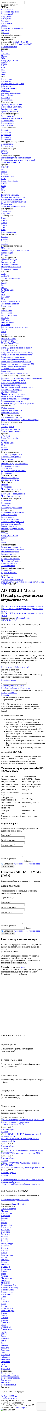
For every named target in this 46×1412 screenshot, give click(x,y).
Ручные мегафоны (32, 1184)
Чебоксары (5, 1357)
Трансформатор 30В (10, 111)
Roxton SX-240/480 (9, 341)
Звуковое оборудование (10, 1183)
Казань (4, 1253)
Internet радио (7, 253)
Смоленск (5, 1322)
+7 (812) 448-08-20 (9, 693)
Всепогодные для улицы (11, 118)
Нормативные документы (12, 28)
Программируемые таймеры (13, 359)
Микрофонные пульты (11, 496)
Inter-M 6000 (6, 311)
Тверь (3, 1336)
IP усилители (6, 204)
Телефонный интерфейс (11, 389)
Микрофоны (18, 1184)
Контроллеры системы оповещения (16, 348)
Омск (3, 1297)
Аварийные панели (9, 350)
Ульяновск (5, 1350)
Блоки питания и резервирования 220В (18, 364)
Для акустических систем (12, 579)
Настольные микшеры (10, 466)
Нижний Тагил (7, 1290)
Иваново (5, 1246)
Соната (4, 329)
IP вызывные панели (10, 413)
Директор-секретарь (10, 519)
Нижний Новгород (9, 1287)
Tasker (3, 542)
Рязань (4, 1313)
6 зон (3, 230)
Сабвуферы (6, 86)
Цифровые (5, 213)
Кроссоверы (6, 473)
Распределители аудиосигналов (14, 373)
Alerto (3, 185)
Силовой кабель (8, 566)
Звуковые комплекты (10, 480)
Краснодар (5, 1266)
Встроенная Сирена (9, 269)
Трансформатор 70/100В (11, 104)
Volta (3, 58)
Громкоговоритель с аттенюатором (16, 158)
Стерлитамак (6, 1329)
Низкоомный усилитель (11, 107)
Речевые (4, 424)
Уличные (5, 505)
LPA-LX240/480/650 (10, 343)
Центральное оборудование (13, 494)
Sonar (3, 72)
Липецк (4, 1276)
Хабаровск (5, 1355)
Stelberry (4, 450)
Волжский (5, 1234)
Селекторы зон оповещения (13, 357)
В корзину (5, 1129)
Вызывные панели (9, 515)
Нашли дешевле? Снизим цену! (15, 667)
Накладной (6, 132)
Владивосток (6, 1225)
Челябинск (5, 1359)
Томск (3, 1341)
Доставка (5, 21)
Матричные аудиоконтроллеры (14, 464)
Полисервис (6, 306)
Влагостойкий (7, 121)
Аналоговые (6, 211)
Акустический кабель (10, 559)
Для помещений (8, 116)
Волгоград (5, 1232)
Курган (4, 1271)
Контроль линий (8, 262)
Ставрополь (6, 1327)
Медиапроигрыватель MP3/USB (15, 250)
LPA (3, 70)
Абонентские (7, 100)
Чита (3, 1364)
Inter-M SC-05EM (8, 338)
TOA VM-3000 (7, 322)
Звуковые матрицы (9, 392)
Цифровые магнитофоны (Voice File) (17, 352)
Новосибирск (7, 1294)
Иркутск (4, 1250)
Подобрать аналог (9, 680)
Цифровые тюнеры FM (11, 457)
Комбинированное (9, 109)
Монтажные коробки (10, 552)
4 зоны (4, 225)
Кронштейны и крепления (12, 549)
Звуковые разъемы (9, 572)
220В (3, 274)
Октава (4, 334)
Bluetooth (5, 255)
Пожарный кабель (9, 563)
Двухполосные (7, 146)
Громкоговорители (9, 1179)
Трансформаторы (8, 554)
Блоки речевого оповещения (13, 366)
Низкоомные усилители (11, 199)
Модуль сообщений (9, 264)
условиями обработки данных (27, 864)
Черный (4, 153)
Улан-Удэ (5, 1348)
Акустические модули (10, 429)
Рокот (3, 331)
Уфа (3, 1352)
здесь (23, 967)
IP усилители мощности (11, 410)
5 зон (3, 227)
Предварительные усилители (13, 202)
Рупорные (5, 90)
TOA (3, 74)
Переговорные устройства (12, 512)
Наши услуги (7, 9)
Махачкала (5, 1280)
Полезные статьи (8, 1385)
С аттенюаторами (8, 232)
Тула (3, 1343)
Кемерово (5, 1260)
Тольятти (5, 1338)
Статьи (4, 26)
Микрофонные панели (11, 267)
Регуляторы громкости (11, 547)
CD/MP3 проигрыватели (11, 454)
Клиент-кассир (7, 517)
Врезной (4, 130)
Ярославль (5, 1368)
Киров (4, 1262)
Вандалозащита (8, 125)
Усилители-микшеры (10, 195)
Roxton (4, 51)
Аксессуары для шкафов (11, 508)
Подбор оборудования (10, 1378)
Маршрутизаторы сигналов (13, 394)
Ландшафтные (7, 95)
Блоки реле (6, 371)
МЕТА (4, 56)
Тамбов (4, 1334)
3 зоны (4, 223)
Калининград (7, 1255)
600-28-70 (24, 44)
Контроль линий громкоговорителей (17, 355)
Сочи (3, 1324)
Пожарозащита (7, 123)
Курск (3, 1273)
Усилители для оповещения (13, 206)
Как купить (6, 19)
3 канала (4, 241)
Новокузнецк (7, 1292)
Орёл (3, 1299)
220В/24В (5, 276)
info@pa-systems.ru (9, 1398)
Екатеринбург (7, 1243)
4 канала (4, 243)
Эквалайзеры (7, 468)
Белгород (5, 1220)
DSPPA (4, 65)
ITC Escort (5, 297)
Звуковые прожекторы (11, 93)
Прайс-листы (7, 23)
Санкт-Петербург (18, 1204)
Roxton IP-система (9, 315)
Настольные (6, 487)
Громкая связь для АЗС (11, 524)
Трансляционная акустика (12, 84)
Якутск (4, 1366)
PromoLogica (21, 1407)
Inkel (3, 294)
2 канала (4, 239)
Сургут (4, 1331)
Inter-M (4, 63)
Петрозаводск (7, 1308)
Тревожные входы (9, 260)
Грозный (5, 1241)
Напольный (6, 139)
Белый (4, 151)
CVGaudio (5, 53)
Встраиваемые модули (11, 385)
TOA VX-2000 (7, 320)
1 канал (4, 236)
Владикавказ (6, 1227)
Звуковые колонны (9, 88)
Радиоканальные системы (12, 401)
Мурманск (5, 1283)
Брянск (4, 1222)
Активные (5, 97)
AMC (3, 67)
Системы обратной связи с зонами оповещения (21, 378)
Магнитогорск (7, 1278)
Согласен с (22, 864)
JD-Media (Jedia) (8, 176)
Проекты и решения (10, 12)
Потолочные (6, 79)
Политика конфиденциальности (15, 1200)
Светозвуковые (7, 426)
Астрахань (5, 1216)
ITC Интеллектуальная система (14, 327)
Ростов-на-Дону (8, 1311)
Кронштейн (6, 137)
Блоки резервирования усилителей (16, 362)
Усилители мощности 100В (13, 380)
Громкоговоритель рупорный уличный (18, 160)
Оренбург (5, 1301)
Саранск (4, 1317)
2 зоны (4, 220)
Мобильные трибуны (10, 477)
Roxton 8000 (6, 313)
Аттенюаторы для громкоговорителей (17, 403)
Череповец (5, 1362)
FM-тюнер (5, 248)
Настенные (6, 81)
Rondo (4, 447)
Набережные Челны (9, 1285)
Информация (6, 16)
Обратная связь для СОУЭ (12, 521)
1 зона (3, 218)
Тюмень (4, 1345)
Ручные (4, 484)
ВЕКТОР (5, 167)
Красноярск (6, 1269)
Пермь (4, 1306)
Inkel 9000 (5, 325)
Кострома (5, 1264)
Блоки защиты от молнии (12, 396)
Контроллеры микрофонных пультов (17, 387)
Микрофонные (7, 577)
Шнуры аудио (7, 570)
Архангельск (6, 1213)
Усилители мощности (26, 1179)
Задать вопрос (7, 866)
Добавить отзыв (8, 933)
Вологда (4, 1236)
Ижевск (4, 1248)
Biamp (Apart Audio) (9, 60)
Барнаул (4, 1218)
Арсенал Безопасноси (10, 301)
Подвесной (6, 135)
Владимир (5, 1229)
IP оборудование (8, 408)
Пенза (3, 1304)
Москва (4, 1211)
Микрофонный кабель (10, 561)
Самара (4, 1315)
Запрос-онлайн (7, 14)
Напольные (6, 503)
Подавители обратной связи (13, 471)
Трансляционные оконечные (13, 197)
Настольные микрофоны (11, 417)
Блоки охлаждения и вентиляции (15, 399)
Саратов (4, 1320)
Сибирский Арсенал (10, 304)
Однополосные (7, 144)
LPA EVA (5, 318)
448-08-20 (20, 42)
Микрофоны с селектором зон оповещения (19, 420)
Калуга (4, 1257)
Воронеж (5, 1239)
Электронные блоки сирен (12, 369)
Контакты (5, 30)
